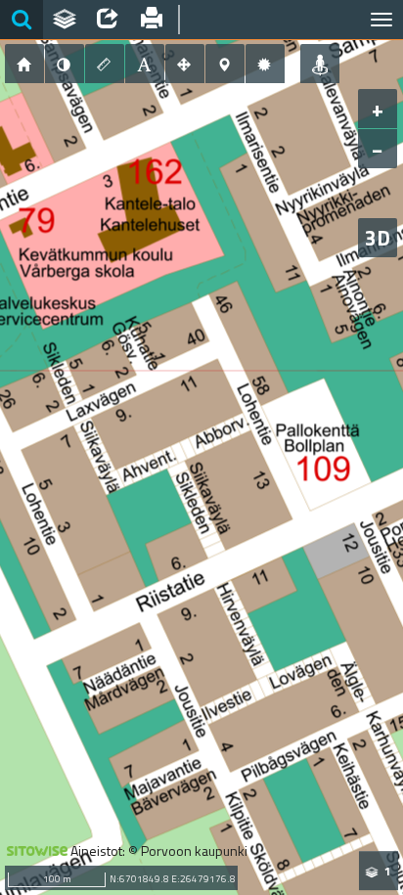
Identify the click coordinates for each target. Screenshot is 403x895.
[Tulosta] (150, 19)
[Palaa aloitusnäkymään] (24, 63)
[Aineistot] (64, 19)
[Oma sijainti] (319, 63)
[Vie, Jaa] (107, 19)
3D (377, 237)
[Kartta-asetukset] (265, 63)
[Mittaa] (104, 63)
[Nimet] (144, 63)
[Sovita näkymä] (184, 63)
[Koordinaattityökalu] (225, 63)
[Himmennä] (64, 63)
